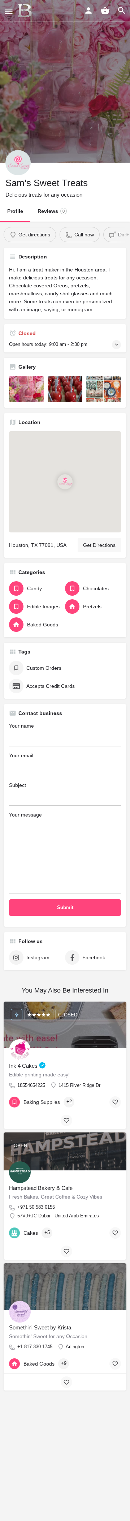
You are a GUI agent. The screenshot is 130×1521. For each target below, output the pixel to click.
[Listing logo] (18, 162)
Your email (21, 755)
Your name (21, 726)
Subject (17, 785)
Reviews (51, 211)
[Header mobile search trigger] (121, 10)
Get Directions (99, 545)
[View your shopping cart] (105, 10)
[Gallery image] (26, 389)
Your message (25, 815)
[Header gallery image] (65, 81)
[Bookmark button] (115, 1102)
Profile (15, 211)
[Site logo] (25, 11)
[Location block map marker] (65, 481)
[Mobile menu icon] (9, 11)
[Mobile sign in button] (88, 10)
